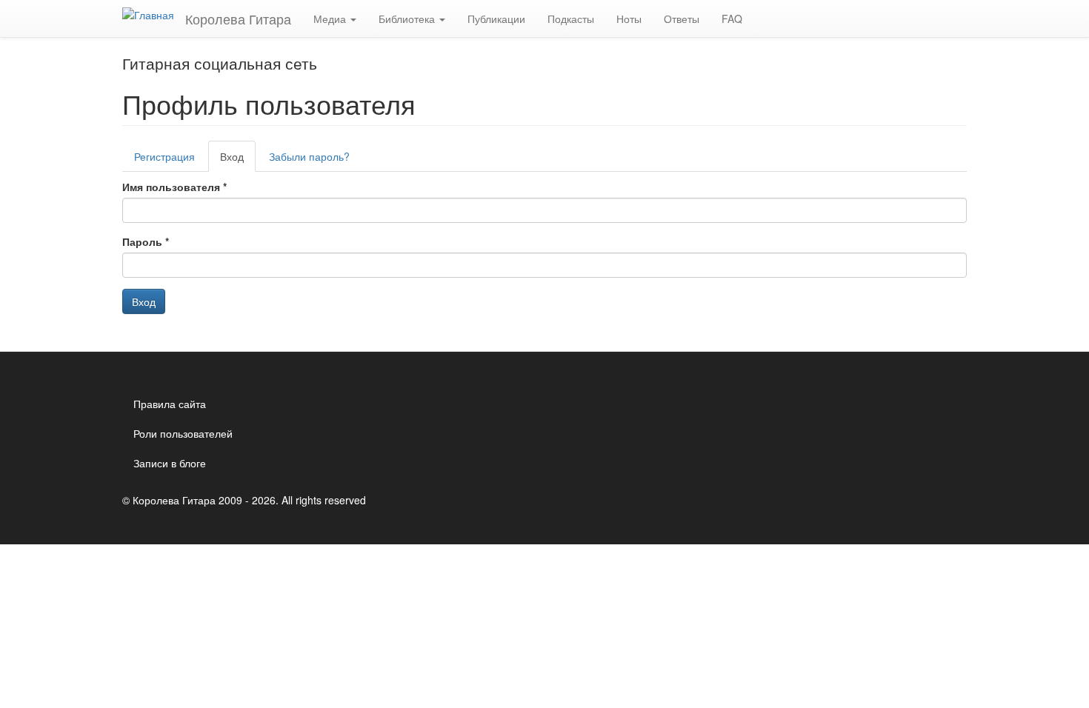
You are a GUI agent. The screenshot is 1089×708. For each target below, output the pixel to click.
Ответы (681, 18)
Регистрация (164, 156)
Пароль (145, 241)
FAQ (732, 18)
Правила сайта (169, 403)
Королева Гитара (238, 18)
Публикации (496, 18)
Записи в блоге (169, 462)
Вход (238, 160)
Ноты (629, 18)
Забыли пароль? (309, 156)
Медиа (331, 18)
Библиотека (408, 18)
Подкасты (570, 18)
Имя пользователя (174, 186)
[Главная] (153, 14)
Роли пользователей (183, 433)
